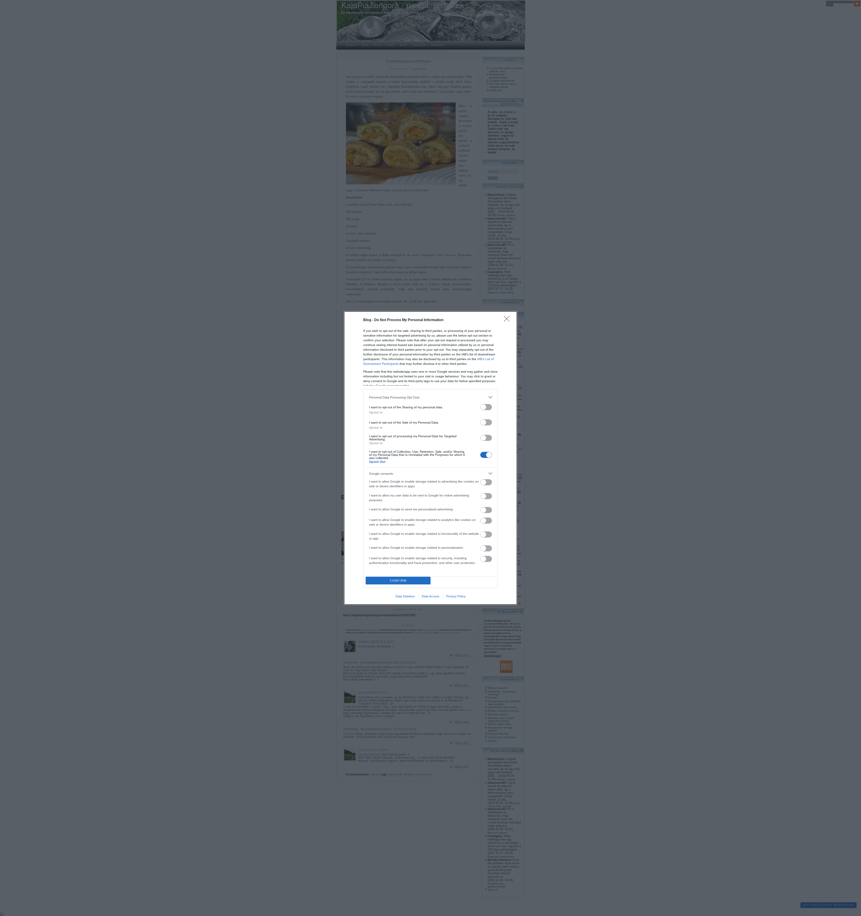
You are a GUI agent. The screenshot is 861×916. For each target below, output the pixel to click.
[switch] (486, 407)
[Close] (508, 320)
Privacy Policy (456, 596)
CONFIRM (398, 580)
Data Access (430, 596)
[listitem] (430, 397)
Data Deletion (405, 596)
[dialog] (430, 458)
